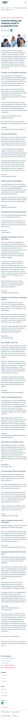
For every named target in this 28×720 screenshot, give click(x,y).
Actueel (8, 8)
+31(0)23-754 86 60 (8, 665)
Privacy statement (16, 712)
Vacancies (3, 689)
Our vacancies (4, 707)
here (7, 631)
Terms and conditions (6, 715)
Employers (4, 672)
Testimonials (4, 681)
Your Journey (4, 692)
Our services (4, 675)
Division (3, 678)
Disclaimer (15, 715)
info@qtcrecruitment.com (9, 667)
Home (2, 8)
